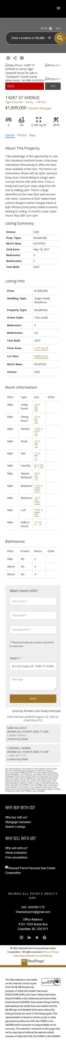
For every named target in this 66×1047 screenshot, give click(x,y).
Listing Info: (15, 281)
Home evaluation (16, 852)
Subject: (14, 658)
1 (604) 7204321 (17, 735)
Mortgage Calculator (18, 822)
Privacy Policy (50, 952)
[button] (21, 937)
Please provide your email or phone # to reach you (32, 644)
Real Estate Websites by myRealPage (33, 955)
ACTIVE (44, 28)
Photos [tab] (22, 135)
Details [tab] (10, 135)
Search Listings (15, 826)
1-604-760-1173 (16, 755)
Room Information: (21, 387)
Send (33, 698)
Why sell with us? (16, 848)
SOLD (58, 28)
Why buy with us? (16, 817)
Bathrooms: (15, 541)
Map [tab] (32, 135)
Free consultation (16, 857)
